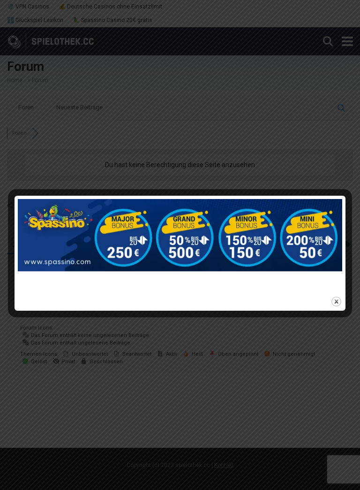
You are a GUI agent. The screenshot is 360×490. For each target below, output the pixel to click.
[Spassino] (180, 245)
